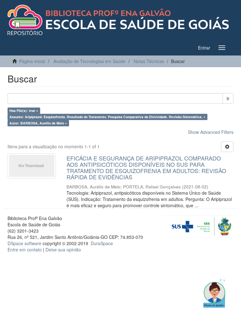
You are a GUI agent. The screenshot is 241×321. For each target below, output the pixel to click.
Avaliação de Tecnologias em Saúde (89, 61)
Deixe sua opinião (63, 249)
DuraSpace (102, 243)
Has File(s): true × (23, 110)
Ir (228, 98)
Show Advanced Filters (210, 132)
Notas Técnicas (149, 61)
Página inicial (32, 61)
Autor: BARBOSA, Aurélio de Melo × (38, 123)
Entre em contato (25, 249)
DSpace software (24, 243)
